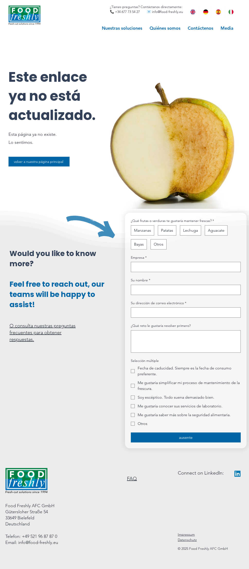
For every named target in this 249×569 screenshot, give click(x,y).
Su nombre (140, 280)
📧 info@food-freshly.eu (165, 11)
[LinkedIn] (237, 474)
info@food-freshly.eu (38, 542)
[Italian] (230, 12)
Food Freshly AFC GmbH (29, 505)
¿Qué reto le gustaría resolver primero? (161, 325)
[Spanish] (218, 12)
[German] (205, 12)
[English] (193, 12)
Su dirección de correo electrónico (158, 303)
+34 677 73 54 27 (127, 11)
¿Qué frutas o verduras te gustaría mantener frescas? (172, 221)
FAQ (132, 478)
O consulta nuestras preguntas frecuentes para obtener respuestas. (42, 332)
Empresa (139, 257)
